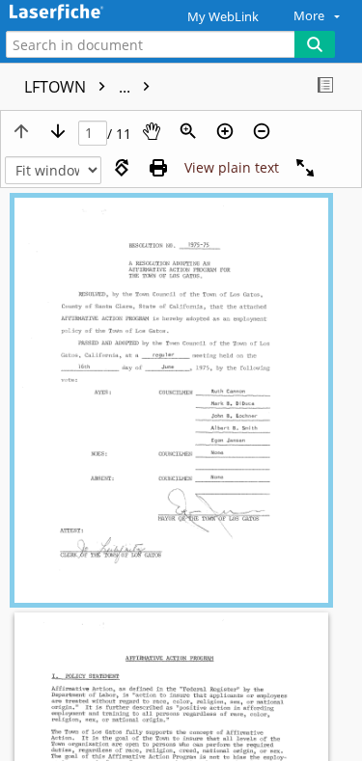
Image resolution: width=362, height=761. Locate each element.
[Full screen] (305, 167)
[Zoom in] (225, 131)
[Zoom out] (261, 131)
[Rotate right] (121, 167)
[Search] (314, 44)
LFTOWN (79, 86)
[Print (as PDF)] (158, 167)
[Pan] (151, 131)
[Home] (82, 13)
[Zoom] (188, 131)
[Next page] (58, 131)
